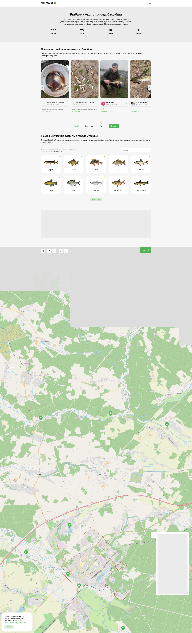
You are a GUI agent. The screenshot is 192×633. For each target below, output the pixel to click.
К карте (114, 126)
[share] (43, 251)
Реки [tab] (102, 126)
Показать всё (96, 199)
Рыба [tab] (76, 126)
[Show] (41, 418)
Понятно (9, 627)
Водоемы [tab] (89, 126)
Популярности (57, 151)
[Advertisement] (96, 224)
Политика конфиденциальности (16, 622)
